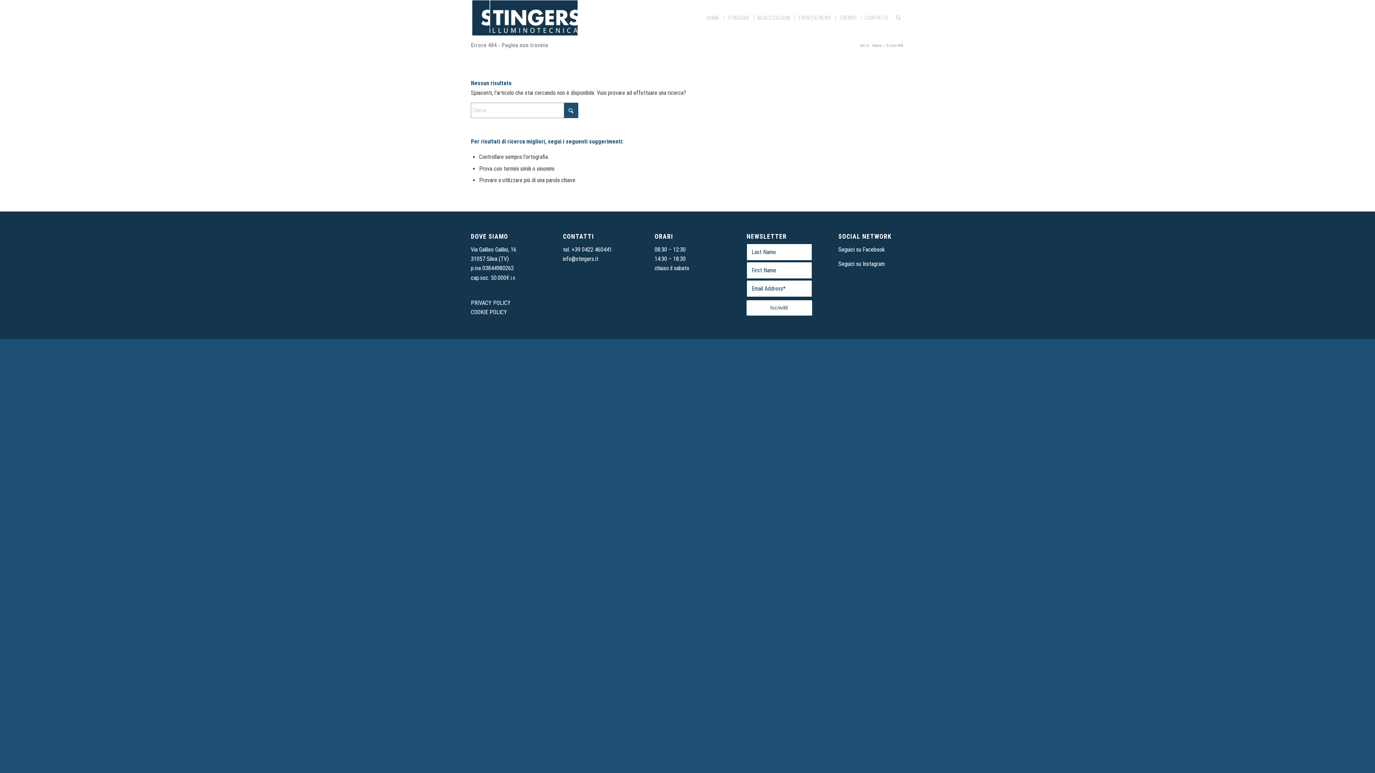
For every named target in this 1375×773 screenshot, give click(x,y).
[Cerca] (898, 17)
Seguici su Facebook (861, 249)
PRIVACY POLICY (491, 303)
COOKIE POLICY (489, 312)
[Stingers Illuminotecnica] (524, 17)
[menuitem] (713, 17)
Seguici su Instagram (861, 264)
